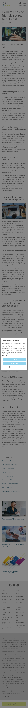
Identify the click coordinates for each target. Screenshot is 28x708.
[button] (14, 367)
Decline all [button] (14, 363)
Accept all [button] (15, 359)
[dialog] (14, 354)
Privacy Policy (5, 355)
